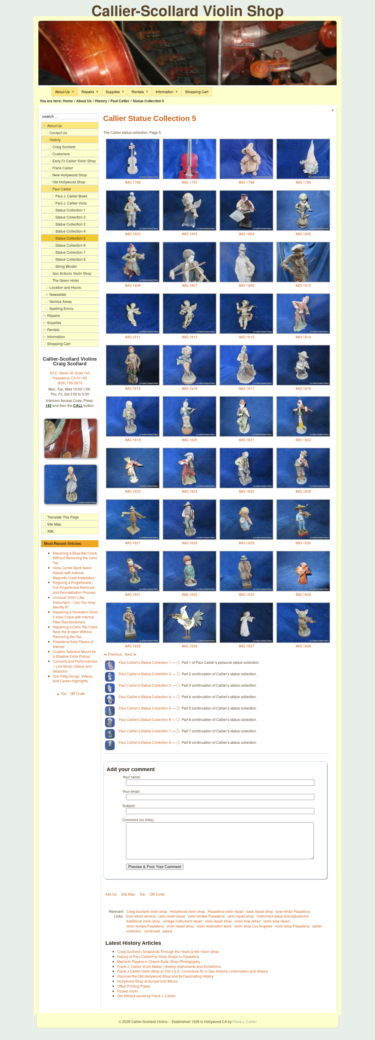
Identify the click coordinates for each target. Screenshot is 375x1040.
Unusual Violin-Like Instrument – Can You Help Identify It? (74, 602)
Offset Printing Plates (133, 985)
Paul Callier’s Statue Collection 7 (145, 730)
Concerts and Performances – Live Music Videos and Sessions (75, 666)
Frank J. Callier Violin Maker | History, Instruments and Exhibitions (169, 966)
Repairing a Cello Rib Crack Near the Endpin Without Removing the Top (75, 631)
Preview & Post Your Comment (154, 867)
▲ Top (61, 693)
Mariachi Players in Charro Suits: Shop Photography (158, 961)
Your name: (131, 776)
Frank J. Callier (245, 1021)
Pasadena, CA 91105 (70, 377)
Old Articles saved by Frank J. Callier (146, 995)
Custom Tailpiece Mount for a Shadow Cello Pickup (74, 654)
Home (68, 100)
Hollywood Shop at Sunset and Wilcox (147, 980)
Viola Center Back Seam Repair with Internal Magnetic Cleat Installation (74, 572)
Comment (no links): (138, 819)
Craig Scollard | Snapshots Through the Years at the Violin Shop (168, 951)
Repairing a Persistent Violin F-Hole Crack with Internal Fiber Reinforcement (75, 616)
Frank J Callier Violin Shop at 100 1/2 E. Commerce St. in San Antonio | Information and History (192, 971)
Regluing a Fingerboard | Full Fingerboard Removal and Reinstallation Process (74, 587)
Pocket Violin (127, 990)
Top (142, 893)
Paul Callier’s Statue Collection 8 (145, 742)
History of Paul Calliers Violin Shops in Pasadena (158, 956)
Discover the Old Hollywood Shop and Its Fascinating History (165, 975)
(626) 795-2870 (69, 382)
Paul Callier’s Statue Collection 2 (145, 673)
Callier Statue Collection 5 (149, 118)
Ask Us (111, 893)
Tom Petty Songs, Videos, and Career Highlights (73, 678)
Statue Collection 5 (148, 100)
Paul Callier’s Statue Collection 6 (145, 719)
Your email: (131, 791)
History (101, 100)
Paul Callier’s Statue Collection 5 (145, 707)
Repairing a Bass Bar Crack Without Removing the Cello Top (75, 557)
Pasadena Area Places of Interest (73, 644)
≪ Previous (112, 654)
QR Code (77, 693)
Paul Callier (119, 100)
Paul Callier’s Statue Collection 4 (145, 696)
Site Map (128, 893)
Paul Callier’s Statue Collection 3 (145, 685)
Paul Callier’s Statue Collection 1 (145, 662)
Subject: (128, 805)
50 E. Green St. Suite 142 (70, 372)
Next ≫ (131, 654)
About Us (84, 100)
